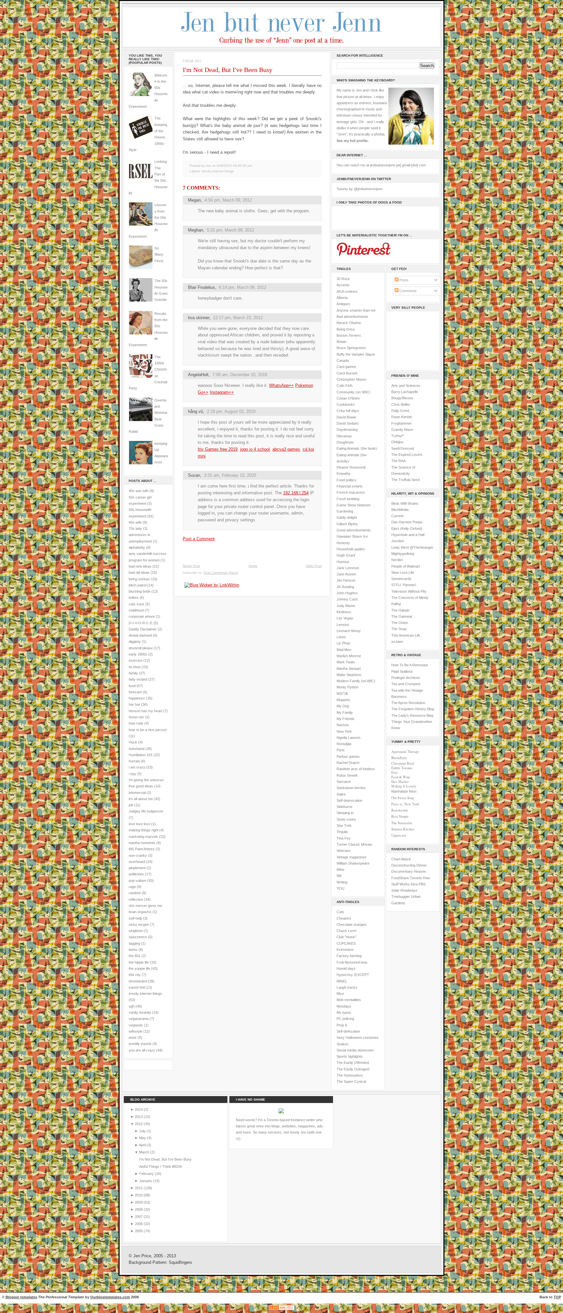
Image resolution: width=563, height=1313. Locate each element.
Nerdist (397, 560)
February (147, 1174)
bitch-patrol (137, 585)
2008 (139, 1209)
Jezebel (397, 541)
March (144, 1152)
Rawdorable (399, 810)
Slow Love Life (402, 572)
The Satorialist (401, 823)
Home (253, 566)
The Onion (399, 623)
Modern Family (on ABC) (356, 681)
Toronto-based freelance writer (291, 1120)
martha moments (142, 843)
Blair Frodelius (201, 287)
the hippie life (139, 962)
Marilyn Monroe (349, 656)
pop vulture (137, 880)
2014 (139, 1109)
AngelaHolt (198, 374)
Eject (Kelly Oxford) (406, 528)
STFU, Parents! (403, 585)
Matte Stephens (349, 675)
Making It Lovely (403, 786)
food (132, 686)
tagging (134, 943)
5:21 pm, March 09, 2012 (230, 230)
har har (134, 704)
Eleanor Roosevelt (351, 467)
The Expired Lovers (407, 455)
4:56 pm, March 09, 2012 (228, 200)
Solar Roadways (404, 890)
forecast (135, 692)
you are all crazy (142, 1050)
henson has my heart (145, 711)
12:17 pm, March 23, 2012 (238, 317)
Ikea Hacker (400, 781)
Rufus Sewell (347, 775)
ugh (132, 1006)
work (133, 1037)
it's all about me (141, 799)
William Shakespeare (353, 863)
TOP (557, 1297)
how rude (136, 723)
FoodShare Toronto (406, 878)
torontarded (138, 981)
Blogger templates (21, 1297)
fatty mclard (138, 679)
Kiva (414, 884)
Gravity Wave (402, 429)
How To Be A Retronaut (409, 665)
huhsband (136, 749)
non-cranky (138, 855)
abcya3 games (286, 449)
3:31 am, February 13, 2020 (230, 475)
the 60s (134, 956)
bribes (133, 598)
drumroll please (141, 648)
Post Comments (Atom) (221, 572)
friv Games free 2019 (218, 449)
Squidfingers (180, 1262)
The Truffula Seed (405, 480)
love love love (139, 824)
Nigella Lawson (348, 738)
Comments (407, 291)
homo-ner (136, 717)
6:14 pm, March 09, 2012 (242, 287)
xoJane (397, 641)
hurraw (134, 761)
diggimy (135, 641)
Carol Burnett (347, 373)
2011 (139, 1188)
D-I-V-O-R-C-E (140, 623)
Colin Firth (345, 386)
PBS (422, 884)
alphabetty (137, 547)
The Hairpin (400, 610)
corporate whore (142, 616)
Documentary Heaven (408, 871)
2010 (139, 1195)
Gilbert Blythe (347, 524)
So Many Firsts (159, 254)
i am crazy (137, 767)
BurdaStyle (399, 757)
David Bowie (346, 417)
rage (132, 887)
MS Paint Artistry (142, 849)
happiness (137, 698)
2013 (139, 1117)
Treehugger (400, 896)
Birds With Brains (404, 503)
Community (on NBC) (353, 392)
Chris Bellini (400, 404)
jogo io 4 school (255, 449)
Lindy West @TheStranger (412, 547)
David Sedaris (348, 423)
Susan (194, 475)
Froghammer (401, 423)
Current (397, 516)
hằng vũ (195, 411)
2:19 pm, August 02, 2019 (231, 411)
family (133, 673)
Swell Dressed (402, 448)
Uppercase (398, 835)
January (146, 1181)
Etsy (394, 772)
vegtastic (136, 1025)
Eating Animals (348, 448)
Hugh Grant (346, 555)
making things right (143, 830)
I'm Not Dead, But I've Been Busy (227, 69)
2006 (139, 1224)
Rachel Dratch (348, 763)
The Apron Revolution (408, 703)
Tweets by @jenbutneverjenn (360, 189)
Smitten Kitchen (402, 829)
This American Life (405, 635)
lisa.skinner (198, 317)
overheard (137, 862)
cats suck (136, 604)
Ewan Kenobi (401, 417)
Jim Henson (346, 580)
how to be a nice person (147, 730)
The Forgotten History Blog (412, 709)
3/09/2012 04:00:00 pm (234, 165)
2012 (139, 1124)
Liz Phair (343, 643)
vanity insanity (140, 1012)
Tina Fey (344, 838)
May (143, 1138)
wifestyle (135, 1031)
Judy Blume (346, 606)
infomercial (137, 793)
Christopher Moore (351, 379)
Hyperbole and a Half (408, 535)
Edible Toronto (401, 768)
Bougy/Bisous (402, 398)
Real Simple (400, 816)
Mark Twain (346, 662)
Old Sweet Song (402, 798)
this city (135, 975)
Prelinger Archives (405, 678)
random (135, 893)
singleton (136, 931)
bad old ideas (139, 572)
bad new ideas (140, 566)
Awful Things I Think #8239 (160, 1166)
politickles (136, 874)
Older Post (314, 566)
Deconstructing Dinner (409, 865)
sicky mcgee (139, 924)
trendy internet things (145, 993)
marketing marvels (143, 837)
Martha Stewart (349, 669)
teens (133, 950)
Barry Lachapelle (404, 392)
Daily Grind (400, 411)
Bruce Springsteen (351, 348)
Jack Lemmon (348, 568)
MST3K (342, 694)
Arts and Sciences (405, 386)
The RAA (398, 461)
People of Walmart (405, 566)
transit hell (137, 987)
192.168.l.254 (296, 492)
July (143, 1131)
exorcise (135, 660)
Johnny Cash (347, 599)
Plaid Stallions (402, 671)
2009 (139, 1202)
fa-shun (135, 667)
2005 (139, 1231)
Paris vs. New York (405, 804)
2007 (139, 1217)
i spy (132, 774)
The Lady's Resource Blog (412, 715)
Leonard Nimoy (349, 631)
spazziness (138, 937)
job (131, 805)
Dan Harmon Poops (407, 522)
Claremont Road (402, 763)
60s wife (135, 522)
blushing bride (140, 591)
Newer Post (191, 566)
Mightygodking (402, 554)
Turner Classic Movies (354, 844)
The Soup (399, 629)
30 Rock (343, 279)
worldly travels (140, 1044)
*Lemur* (397, 436)
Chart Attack (401, 859)
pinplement (137, 868)
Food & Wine (400, 777)
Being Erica (345, 329)
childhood (136, 610)
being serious (139, 579)
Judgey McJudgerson (146, 811)
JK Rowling (345, 587)
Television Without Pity (408, 591)
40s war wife (139, 491)
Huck (133, 742)
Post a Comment (199, 538)
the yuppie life (139, 968)
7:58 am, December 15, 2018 (239, 374)
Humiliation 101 (140, 755)
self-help (135, 918)
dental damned (140, 635)
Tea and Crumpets (406, 684)
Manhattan (403, 791)
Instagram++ (222, 392)
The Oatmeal (401, 616)
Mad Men (344, 650)
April (143, 1145)
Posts (403, 280)
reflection (136, 899)
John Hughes (347, 593)
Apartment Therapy (405, 751)
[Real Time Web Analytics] (281, 1310)
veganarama (139, 1019)
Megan (194, 200)
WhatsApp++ (281, 385)
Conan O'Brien (348, 398)
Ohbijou (397, 442)
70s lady (135, 528)
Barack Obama (349, 323)
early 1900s (138, 654)
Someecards (401, 579)
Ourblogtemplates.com (110, 1297)
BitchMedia (400, 510)
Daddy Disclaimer (143, 629)
